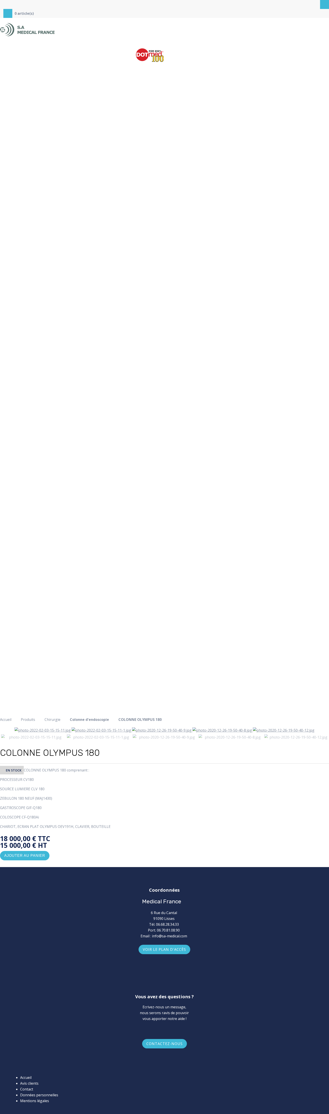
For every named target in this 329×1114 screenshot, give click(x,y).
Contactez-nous (164, 1043)
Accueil (5, 719)
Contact (26, 1089)
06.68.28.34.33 (167, 924)
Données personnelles (39, 1095)
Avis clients (29, 1083)
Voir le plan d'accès (164, 949)
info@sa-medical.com (169, 936)
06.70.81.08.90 (168, 930)
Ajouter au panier (24, 855)
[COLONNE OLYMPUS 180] (43, 730)
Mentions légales (34, 1100)
